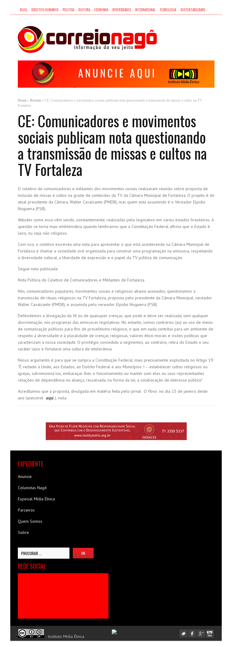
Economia (101, 9)
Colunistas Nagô (32, 487)
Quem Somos (30, 521)
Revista (35, 100)
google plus (201, 633)
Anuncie (25, 476)
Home (22, 100)
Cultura (84, 9)
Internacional (145, 9)
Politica (68, 9)
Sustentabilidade (192, 9)
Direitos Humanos (44, 9)
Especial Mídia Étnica (36, 499)
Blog (23, 9)
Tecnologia (168, 9)
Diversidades (121, 9)
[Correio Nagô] (87, 39)
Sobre (23, 532)
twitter (183, 633)
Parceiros (26, 510)
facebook (192, 633)
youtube (210, 633)
